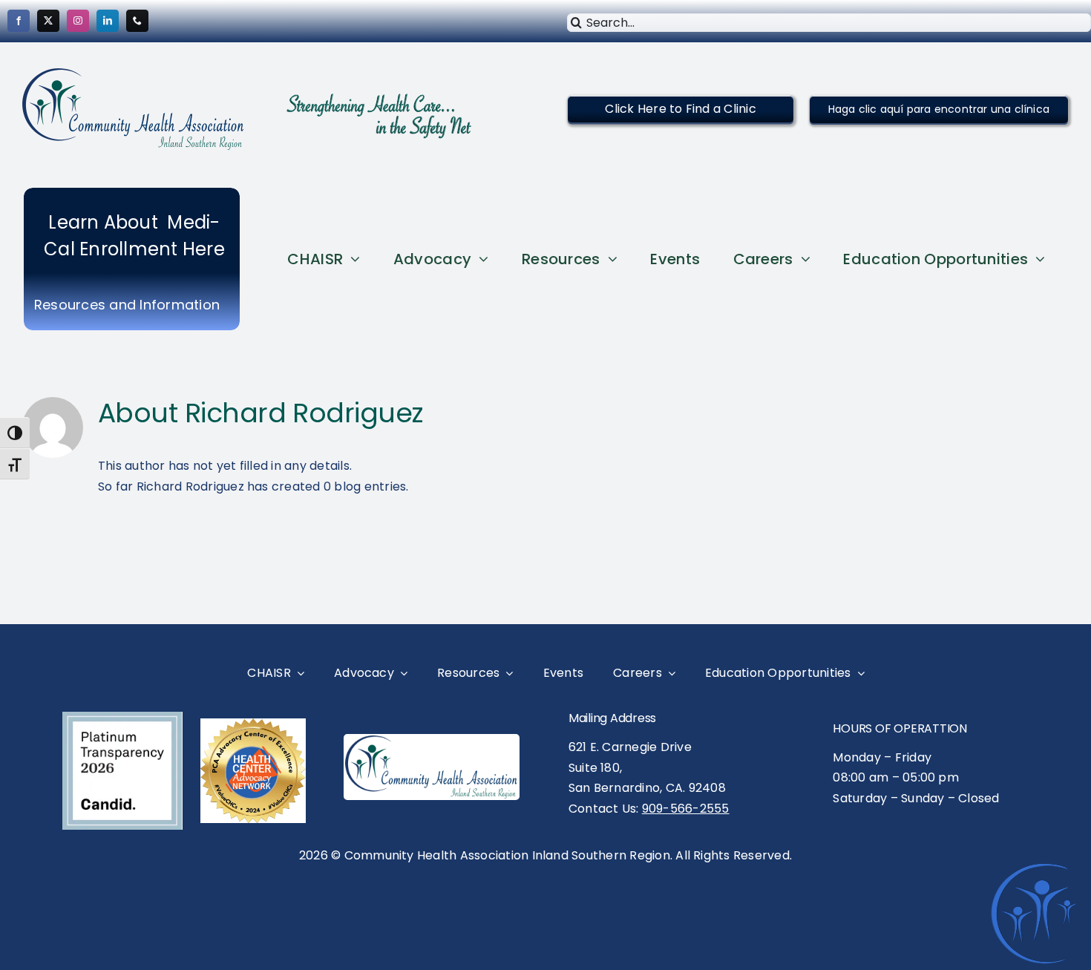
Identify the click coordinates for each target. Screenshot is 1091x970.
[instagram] (78, 21)
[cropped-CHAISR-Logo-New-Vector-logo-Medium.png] (133, 73)
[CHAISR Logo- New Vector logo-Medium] (431, 741)
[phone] (137, 21)
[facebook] (18, 21)
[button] (680, 109)
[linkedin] (107, 21)
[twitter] (48, 21)
